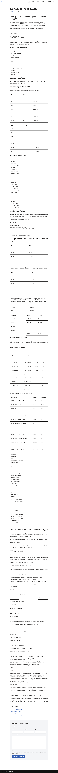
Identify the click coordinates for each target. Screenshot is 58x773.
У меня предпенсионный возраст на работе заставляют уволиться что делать (28, 715)
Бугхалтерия (37, 1)
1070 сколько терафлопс (16, 709)
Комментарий (15, 734)
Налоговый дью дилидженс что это (19, 713)
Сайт (36, 729)
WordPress (11, 771)
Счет (54, 1)
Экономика (34, 2)
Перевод (49, 1)
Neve (2, 771)
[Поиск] (28, 2)
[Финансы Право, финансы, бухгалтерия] (6, 2)
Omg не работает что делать (17, 711)
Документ (44, 1)
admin (13, 11)
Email (25, 729)
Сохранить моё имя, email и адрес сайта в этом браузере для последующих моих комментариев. (29, 753)
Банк (33, 1)
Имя (13, 729)
